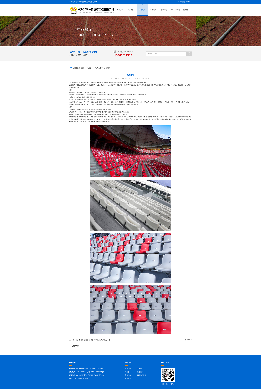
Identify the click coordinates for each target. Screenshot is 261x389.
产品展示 (142, 10)
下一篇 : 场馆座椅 (187, 340)
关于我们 (131, 10)
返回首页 (182, 2)
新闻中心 (164, 10)
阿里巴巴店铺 (175, 10)
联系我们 (186, 10)
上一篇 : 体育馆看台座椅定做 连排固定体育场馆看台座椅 (89, 340)
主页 (83, 68)
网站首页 (120, 10)
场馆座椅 (98, 68)
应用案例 (153, 10)
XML (188, 2)
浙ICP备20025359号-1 (81, 378)
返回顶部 (128, 368)
